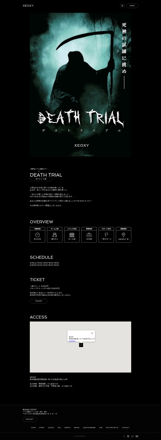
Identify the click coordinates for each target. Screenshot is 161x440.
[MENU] (122, 5)
